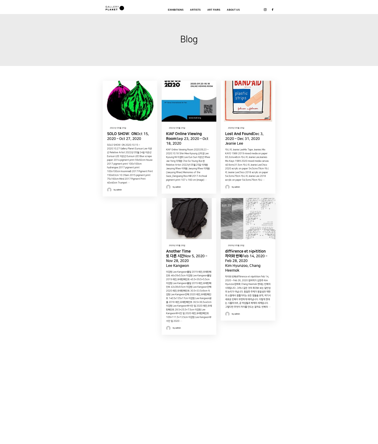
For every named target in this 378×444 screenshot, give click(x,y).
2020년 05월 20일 (235, 128)
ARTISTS (195, 10)
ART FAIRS (213, 10)
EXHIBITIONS (176, 10)
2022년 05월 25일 (117, 128)
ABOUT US (233, 10)
